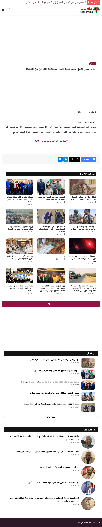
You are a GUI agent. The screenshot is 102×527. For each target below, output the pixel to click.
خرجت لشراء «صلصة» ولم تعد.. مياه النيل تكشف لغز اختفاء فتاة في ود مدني (82, 259)
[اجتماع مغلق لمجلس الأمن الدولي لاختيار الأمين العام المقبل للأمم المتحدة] (19, 275)
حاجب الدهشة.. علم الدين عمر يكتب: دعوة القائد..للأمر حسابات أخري (53, 482)
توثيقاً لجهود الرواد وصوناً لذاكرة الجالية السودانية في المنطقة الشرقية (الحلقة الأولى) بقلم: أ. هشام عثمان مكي (43, 438)
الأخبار (92, 63)
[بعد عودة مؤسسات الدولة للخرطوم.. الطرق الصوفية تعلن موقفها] (19, 246)
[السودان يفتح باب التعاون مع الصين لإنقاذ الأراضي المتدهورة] (51, 187)
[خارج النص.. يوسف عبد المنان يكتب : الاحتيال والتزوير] (88, 472)
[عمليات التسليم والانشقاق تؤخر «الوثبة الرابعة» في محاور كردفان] (82, 216)
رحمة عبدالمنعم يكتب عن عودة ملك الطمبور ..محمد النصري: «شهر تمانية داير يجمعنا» (47, 451)
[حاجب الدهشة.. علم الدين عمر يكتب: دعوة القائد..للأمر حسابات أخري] (88, 488)
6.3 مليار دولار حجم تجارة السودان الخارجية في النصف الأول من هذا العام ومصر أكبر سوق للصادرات (83, 288)
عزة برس (91, 112)
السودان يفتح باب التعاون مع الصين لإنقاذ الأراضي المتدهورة (51, 198)
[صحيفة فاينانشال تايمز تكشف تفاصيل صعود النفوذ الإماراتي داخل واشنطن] (51, 216)
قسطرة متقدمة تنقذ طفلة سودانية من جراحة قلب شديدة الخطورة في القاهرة (19, 199)
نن (64, 256)
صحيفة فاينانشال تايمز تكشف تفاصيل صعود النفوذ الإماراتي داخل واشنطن (51, 229)
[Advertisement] (51, 34)
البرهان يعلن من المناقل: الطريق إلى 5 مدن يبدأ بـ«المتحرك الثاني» (55, 2)
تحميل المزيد (51, 417)
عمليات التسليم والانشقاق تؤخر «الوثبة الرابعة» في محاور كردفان (83, 228)
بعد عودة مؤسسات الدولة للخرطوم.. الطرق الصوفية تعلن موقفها (19, 257)
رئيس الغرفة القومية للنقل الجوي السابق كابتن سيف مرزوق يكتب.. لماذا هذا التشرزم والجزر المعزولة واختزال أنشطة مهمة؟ (44, 499)
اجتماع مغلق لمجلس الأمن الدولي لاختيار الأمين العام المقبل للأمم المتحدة (20, 288)
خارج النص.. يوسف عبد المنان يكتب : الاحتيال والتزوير (59, 467)
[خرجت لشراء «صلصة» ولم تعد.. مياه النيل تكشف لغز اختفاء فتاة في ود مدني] (82, 246)
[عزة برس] (89, 10)
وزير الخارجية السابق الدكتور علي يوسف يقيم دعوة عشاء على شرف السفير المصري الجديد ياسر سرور (52, 288)
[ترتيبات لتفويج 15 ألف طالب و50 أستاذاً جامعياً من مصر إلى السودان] (19, 216)
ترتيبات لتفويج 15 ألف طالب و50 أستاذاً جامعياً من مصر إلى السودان (20, 228)
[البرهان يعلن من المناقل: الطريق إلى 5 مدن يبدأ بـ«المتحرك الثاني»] (82, 187)
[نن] (51, 246)
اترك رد (51, 304)
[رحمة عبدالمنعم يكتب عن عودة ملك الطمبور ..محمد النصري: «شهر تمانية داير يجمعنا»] (88, 457)
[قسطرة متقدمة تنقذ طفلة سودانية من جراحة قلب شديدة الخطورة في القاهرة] (19, 187)
